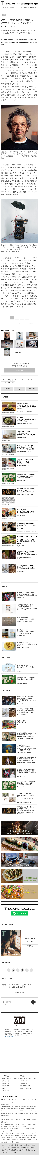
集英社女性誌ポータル (26, 1088)
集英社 (3, 1088)
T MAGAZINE (5, 1091)
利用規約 (22, 1076)
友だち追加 (19, 370)
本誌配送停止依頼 (25, 1086)
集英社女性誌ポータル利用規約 (10, 1078)
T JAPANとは (5, 1076)
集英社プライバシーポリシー (28, 1078)
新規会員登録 (19, 992)
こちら (29, 1035)
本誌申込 (30, 946)
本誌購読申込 (5, 1086)
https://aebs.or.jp (9, 1036)
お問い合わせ (5, 1081)
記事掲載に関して (25, 1083)
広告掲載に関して (6, 1083)
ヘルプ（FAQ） (24, 1081)
